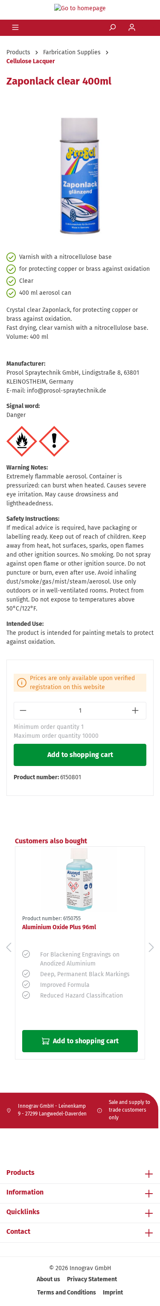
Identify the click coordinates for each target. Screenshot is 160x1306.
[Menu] (16, 28)
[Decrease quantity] (24, 710)
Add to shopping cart (80, 755)
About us (48, 1279)
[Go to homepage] (80, 8)
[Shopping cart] (148, 28)
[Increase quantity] (136, 710)
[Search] (113, 28)
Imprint (113, 1292)
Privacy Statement (92, 1279)
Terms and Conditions (66, 1292)
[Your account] (133, 28)
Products (20, 1172)
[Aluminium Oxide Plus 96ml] (80, 879)
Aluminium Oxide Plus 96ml (59, 927)
